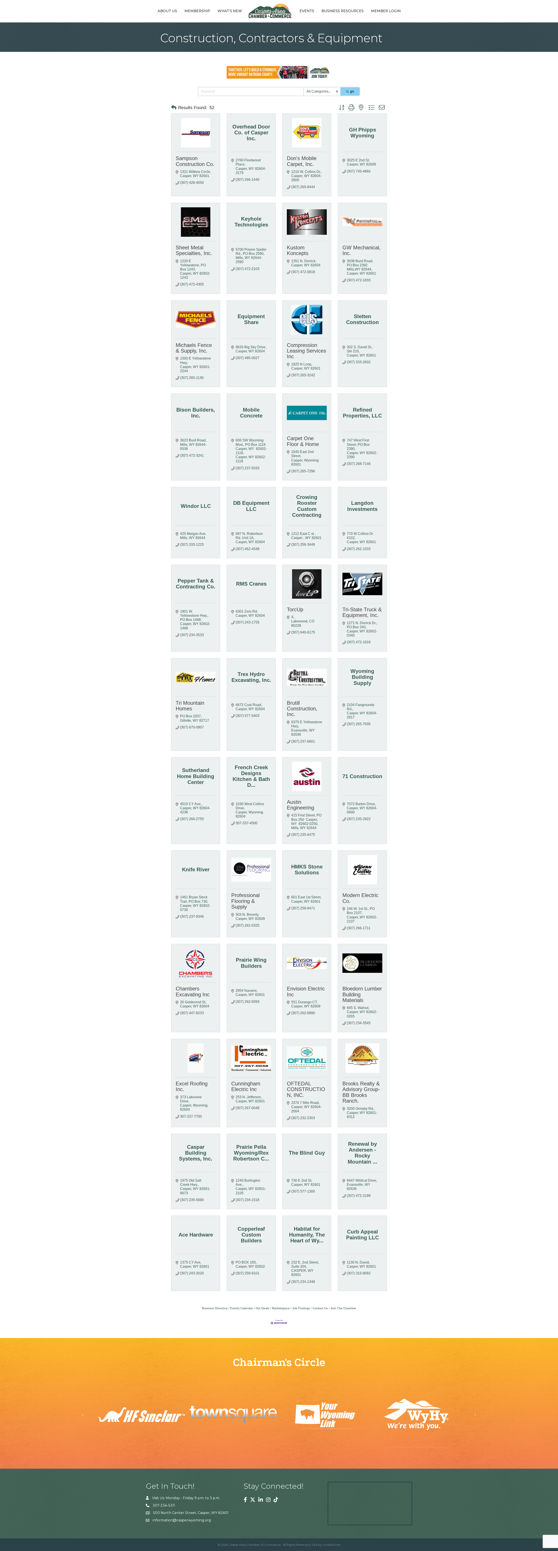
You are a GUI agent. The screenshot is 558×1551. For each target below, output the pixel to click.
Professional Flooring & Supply (245, 901)
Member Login (386, 11)
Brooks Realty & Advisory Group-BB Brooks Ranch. (361, 1092)
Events (306, 11)
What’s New (230, 11)
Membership (197, 11)
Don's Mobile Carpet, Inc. (301, 161)
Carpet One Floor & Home (303, 441)
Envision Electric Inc (306, 991)
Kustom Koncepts (297, 250)
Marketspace (281, 1308)
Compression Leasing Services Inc (306, 351)
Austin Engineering (300, 805)
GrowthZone (331, 1544)
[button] (173, 108)
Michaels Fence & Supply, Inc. (194, 348)
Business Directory (215, 1308)
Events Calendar (241, 1308)
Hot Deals (262, 1308)
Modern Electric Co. (360, 898)
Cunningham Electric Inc (245, 1086)
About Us (167, 11)
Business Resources (343, 11)
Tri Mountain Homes (190, 705)
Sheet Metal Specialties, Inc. (194, 250)
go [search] (352, 91)
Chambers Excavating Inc (192, 991)
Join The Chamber (343, 1308)
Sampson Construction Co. (195, 161)
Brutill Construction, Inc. (302, 708)
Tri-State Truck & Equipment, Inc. (362, 612)
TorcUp (295, 609)
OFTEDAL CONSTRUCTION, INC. (306, 1089)
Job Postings (301, 1308)
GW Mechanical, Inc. (361, 250)
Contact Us (320, 1308)
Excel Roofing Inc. (192, 1086)
